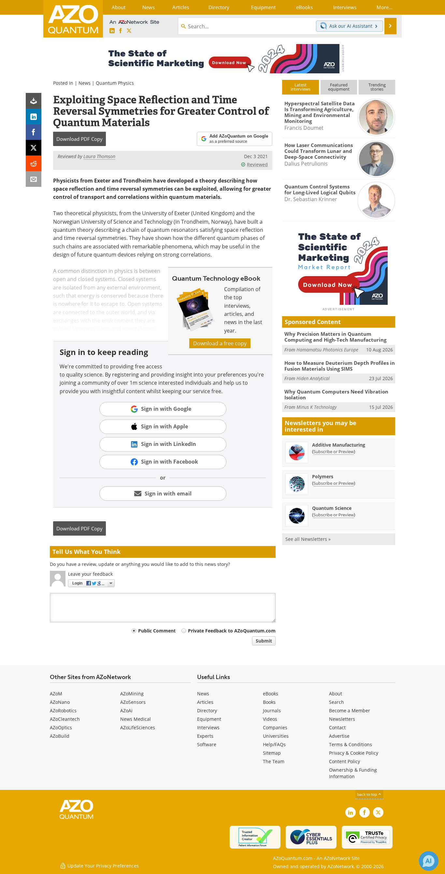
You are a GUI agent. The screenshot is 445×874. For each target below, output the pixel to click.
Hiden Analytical (313, 378)
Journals (272, 710)
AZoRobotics (63, 710)
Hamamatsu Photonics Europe (327, 350)
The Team (273, 761)
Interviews (208, 727)
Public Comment (157, 631)
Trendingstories (377, 87)
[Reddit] (33, 163)
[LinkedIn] (33, 116)
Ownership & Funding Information (353, 773)
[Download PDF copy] (33, 101)
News (85, 83)
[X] (33, 148)
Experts (205, 736)
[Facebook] (33, 132)
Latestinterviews (300, 87)
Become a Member (349, 710)
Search (336, 702)
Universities (276, 736)
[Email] (33, 179)
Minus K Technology (316, 407)
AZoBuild (59, 736)
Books (269, 702)
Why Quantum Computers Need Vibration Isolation (336, 394)
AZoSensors (133, 702)
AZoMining (132, 693)
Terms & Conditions (350, 744)
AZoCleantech (65, 719)
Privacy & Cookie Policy (353, 753)
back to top (367, 794)
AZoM (56, 693)
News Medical (135, 719)
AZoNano (60, 702)
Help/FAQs (274, 744)
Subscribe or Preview (333, 451)
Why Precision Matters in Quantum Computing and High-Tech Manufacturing (335, 337)
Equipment (209, 719)
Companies (275, 727)
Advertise (339, 736)
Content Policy (344, 761)
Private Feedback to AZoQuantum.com (232, 631)
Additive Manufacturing (338, 445)
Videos (270, 719)
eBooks (270, 693)
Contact (337, 727)
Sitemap (272, 753)
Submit (264, 641)
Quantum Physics (115, 83)
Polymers (322, 476)
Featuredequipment (339, 87)
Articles (205, 702)
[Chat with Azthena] (428, 861)
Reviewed (257, 164)
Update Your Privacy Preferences (102, 866)
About (335, 693)
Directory (207, 710)
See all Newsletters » (308, 539)
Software (206, 744)
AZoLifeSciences (137, 727)
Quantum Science (332, 508)
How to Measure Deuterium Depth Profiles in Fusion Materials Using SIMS (339, 366)
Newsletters (342, 719)
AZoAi (126, 710)
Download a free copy (220, 343)
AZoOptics (61, 727)
